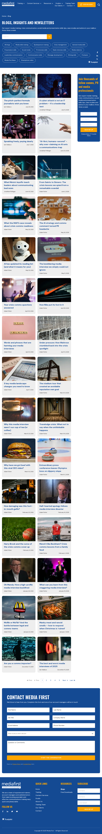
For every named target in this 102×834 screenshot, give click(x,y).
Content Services (33, 3)
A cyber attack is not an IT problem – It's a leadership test (52, 103)
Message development (55, 55)
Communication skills (35, 55)
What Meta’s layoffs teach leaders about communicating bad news (18, 185)
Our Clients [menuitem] (40, 808)
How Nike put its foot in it (51, 304)
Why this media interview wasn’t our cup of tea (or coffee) (16, 427)
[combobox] (24, 36)
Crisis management (60, 45)
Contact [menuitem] (39, 811)
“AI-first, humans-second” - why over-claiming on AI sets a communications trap (53, 144)
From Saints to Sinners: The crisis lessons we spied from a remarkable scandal (53, 185)
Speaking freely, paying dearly (18, 141)
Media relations (77, 50)
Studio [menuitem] (38, 798)
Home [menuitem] (38, 789)
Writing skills (72, 55)
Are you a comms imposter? (17, 663)
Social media (26, 50)
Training (20, 3)
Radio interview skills (59, 50)
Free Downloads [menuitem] (67, 792)
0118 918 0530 (88, 4)
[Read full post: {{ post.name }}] (18, 86)
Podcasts (85, 55)
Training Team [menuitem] (41, 805)
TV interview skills (41, 50)
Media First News (10, 60)
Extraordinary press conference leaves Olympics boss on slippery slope (53, 468)
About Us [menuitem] (39, 801)
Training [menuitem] (38, 792)
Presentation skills (10, 50)
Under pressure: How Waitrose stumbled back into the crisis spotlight (54, 345)
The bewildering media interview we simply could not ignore (53, 267)
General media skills (78, 45)
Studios (58, 3)
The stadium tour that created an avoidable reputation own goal (50, 386)
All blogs (7, 45)
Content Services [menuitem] (42, 795)
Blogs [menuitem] (63, 789)
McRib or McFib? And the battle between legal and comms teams (16, 625)
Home (4, 16)
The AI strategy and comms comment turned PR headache (52, 226)
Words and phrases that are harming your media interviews (17, 345)
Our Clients (59, 6)
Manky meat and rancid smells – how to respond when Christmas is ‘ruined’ (52, 625)
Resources (47, 3)
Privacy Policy (85, 134)
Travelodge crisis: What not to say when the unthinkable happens (54, 427)
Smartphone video (27, 60)
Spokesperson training (41, 45)
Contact (70, 6)
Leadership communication (14, 55)
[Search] (49, 36)
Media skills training (22, 45)
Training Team (70, 3)
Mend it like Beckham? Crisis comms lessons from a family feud (53, 547)
